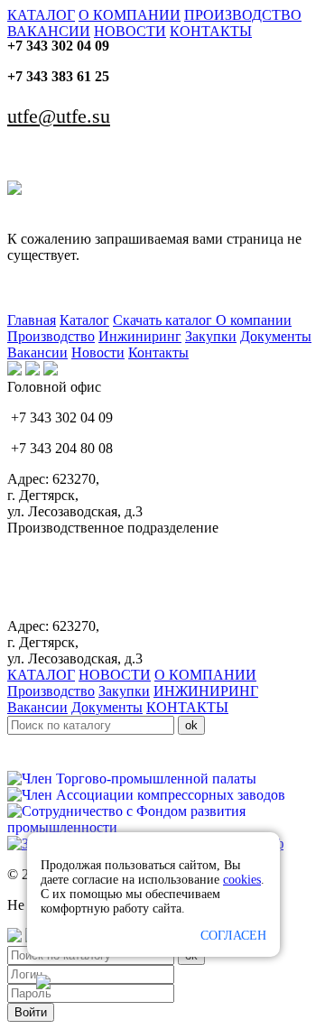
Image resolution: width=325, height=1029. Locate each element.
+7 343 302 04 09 (58, 45)
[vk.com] (14, 370)
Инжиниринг (139, 336)
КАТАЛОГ (41, 15)
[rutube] (32, 370)
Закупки (211, 336)
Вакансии (37, 352)
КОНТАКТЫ (211, 31)
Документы (275, 336)
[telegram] (50, 370)
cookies (242, 879)
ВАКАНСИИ (48, 31)
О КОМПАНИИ (130, 15)
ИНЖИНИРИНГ (205, 691)
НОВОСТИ (130, 31)
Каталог (84, 320)
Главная (31, 320)
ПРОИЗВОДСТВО (243, 15)
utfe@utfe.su (58, 116)
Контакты (158, 352)
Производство (51, 336)
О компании (254, 320)
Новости (98, 352)
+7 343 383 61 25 (58, 76)
